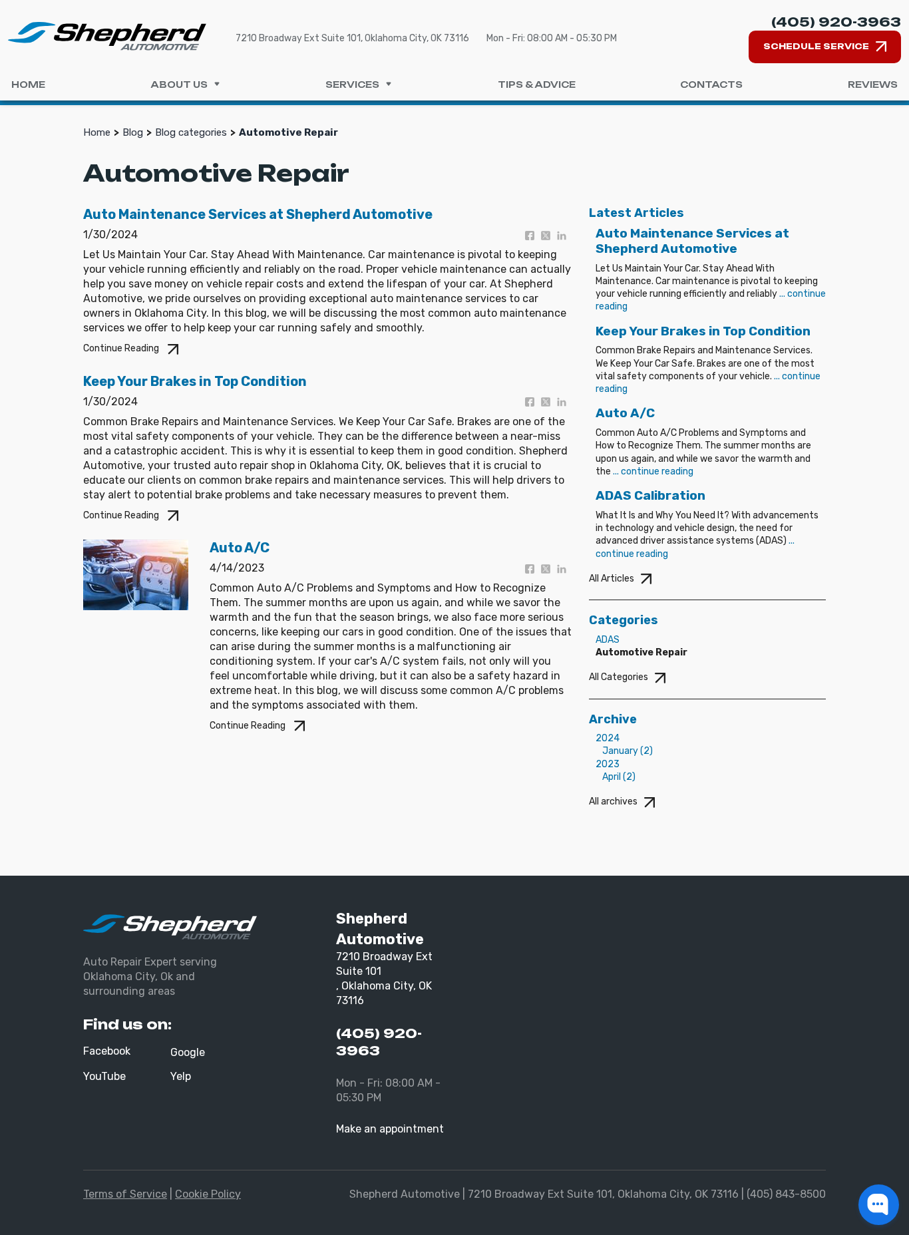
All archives (613, 801)
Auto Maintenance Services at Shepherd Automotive (258, 214)
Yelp (180, 1076)
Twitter (549, 235)
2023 (608, 764)
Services (352, 84)
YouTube (104, 1076)
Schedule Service (816, 46)
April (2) (619, 777)
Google (187, 1052)
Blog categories (191, 132)
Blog (132, 132)
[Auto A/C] (135, 574)
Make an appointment (390, 1129)
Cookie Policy (208, 1194)
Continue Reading (122, 348)
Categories (623, 620)
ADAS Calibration (650, 495)
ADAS (608, 639)
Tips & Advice (537, 84)
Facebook (533, 235)
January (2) (627, 751)
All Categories (618, 677)
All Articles (611, 578)
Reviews (873, 84)
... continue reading (653, 471)
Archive (613, 719)
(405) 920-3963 (836, 22)
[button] (878, 1204)
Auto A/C (240, 548)
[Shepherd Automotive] (107, 36)
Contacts (711, 84)
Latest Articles (636, 213)
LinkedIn (565, 235)
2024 (608, 738)
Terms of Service (125, 1194)
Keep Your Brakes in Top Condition (195, 381)
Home (28, 84)
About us (179, 84)
